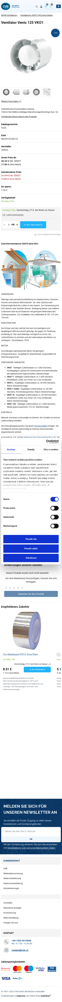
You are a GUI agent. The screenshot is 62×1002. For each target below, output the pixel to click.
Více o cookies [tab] (51, 449)
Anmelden (7, 903)
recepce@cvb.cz (20, 950)
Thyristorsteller (40, 426)
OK (31, 839)
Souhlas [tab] (11, 449)
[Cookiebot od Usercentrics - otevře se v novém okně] (46, 441)
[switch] (54, 508)
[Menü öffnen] (58, 6)
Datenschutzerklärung (13, 883)
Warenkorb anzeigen (12, 908)
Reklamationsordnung (13, 873)
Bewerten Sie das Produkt (31, 593)
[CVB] (10, 6)
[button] (13, 214)
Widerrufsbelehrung (12, 878)
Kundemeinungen (11, 888)
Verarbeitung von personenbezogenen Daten (31, 848)
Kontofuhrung (9, 912)
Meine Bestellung (10, 917)
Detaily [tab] (31, 449)
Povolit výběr (31, 548)
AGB (5, 868)
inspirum (20, 995)
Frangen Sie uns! (10, 922)
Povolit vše (31, 539)
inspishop (46, 995)
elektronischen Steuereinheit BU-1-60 (40, 437)
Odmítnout (31, 558)
